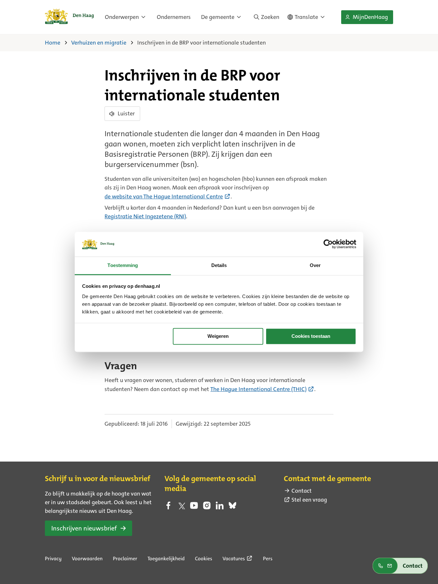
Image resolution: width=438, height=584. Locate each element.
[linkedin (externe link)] (219, 507)
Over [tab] (315, 265)
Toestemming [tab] (122, 265)
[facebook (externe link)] (168, 507)
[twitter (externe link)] (181, 507)
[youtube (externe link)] (194, 507)
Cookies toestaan (310, 336)
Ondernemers (174, 17)
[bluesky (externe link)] (232, 507)
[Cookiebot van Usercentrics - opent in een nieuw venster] (328, 244)
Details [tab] (219, 265)
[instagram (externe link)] (207, 507)
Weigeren (218, 336)
